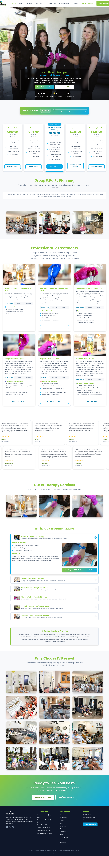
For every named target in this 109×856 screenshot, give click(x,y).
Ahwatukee (63, 840)
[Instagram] (10, 827)
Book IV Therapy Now (44, 87)
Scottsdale (63, 818)
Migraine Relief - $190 (43, 828)
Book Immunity (96, 167)
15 (85, 111)
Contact (76, 3)
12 (77, 111)
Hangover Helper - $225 (44, 830)
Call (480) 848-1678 (66, 797)
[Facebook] (7, 827)
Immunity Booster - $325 (44, 833)
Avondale (63, 843)
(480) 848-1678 (88, 815)
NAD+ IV (39, 836)
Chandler (63, 826)
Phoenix (62, 815)
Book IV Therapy (90, 824)
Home (14, 3)
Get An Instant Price (64, 87)
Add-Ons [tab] (19, 303)
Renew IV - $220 (42, 825)
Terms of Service (59, 853)
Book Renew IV (54, 166)
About (21, 3)
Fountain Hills (64, 837)
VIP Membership (87, 3)
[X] (13, 827)
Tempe (62, 829)
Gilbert (62, 820)
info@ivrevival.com (89, 817)
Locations (51, 3)
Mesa (61, 823)
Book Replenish (12, 167)
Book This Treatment (19, 327)
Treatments (39, 3)
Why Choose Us (64, 3)
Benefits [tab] (28, 303)
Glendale (63, 832)
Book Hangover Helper (75, 166)
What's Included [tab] (9, 303)
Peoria (62, 834)
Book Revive (33, 167)
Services (29, 3)
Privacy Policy (49, 853)
